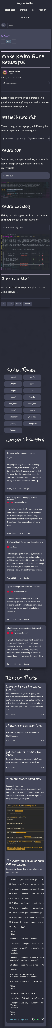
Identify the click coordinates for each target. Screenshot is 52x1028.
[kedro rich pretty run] (25, 190)
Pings (30, 677)
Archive (5, 36)
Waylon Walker (25, 3)
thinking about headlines (23, 779)
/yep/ (32, 384)
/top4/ (13, 384)
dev (20, 619)
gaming (21, 533)
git (32, 130)
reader (42, 10)
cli (3, 303)
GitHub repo (21, 287)
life (20, 578)
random (25, 17)
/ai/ (32, 390)
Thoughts (34, 439)
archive (23, 10)
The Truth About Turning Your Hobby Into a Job (24, 542)
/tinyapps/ (13, 404)
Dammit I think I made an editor (23, 688)
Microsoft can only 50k (23, 726)
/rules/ (13, 397)
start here (10, 10)
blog (20, 489)
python (27, 303)
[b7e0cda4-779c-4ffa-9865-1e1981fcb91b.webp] (25, 827)
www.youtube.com (21, 502)
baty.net (9, 458)
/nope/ (13, 390)
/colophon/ (13, 417)
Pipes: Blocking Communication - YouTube (23, 587)
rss (33, 10)
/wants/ (32, 397)
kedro (18, 303)
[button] (25, 39)
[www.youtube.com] (9, 502)
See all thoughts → (25, 669)
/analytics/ (32, 404)
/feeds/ (13, 423)
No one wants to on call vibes (23, 753)
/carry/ (13, 377)
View (42, 714)
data (10, 303)
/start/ (32, 410)
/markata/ (32, 417)
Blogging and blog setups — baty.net (21, 453)
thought (26, 489)
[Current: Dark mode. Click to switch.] (3, 25)
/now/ (13, 410)
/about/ (13, 430)
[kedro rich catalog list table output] (25, 252)
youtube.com (14, 547)
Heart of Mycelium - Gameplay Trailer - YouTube (22, 498)
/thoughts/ (32, 423)
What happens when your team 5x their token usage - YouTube (25, 628)
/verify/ (32, 377)
